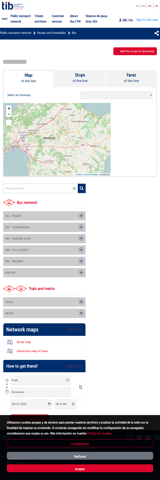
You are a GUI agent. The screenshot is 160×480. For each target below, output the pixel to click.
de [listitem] (156, 6)
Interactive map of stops (32, 351)
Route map (23, 342)
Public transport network (15, 33)
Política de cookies (99, 433)
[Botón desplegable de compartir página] (156, 33)
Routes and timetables (51, 33)
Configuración (80, 444)
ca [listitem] (137, 6)
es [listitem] (143, 6)
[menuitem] (4, 18)
